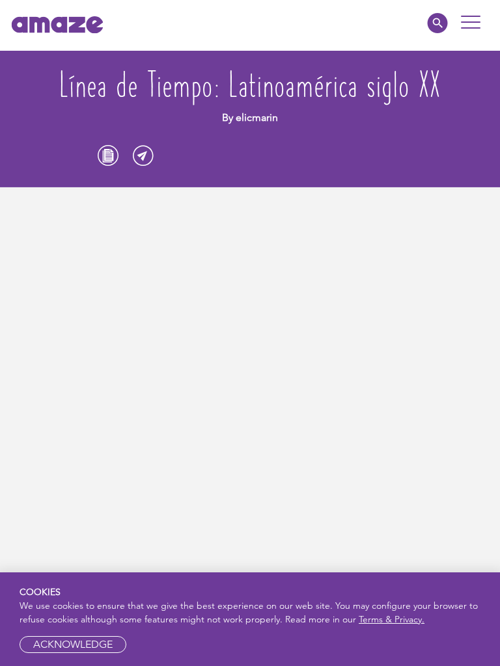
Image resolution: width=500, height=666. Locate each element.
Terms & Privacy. (391, 619)
